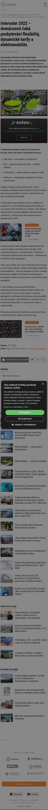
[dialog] (24, 405)
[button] (24, 407)
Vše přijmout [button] (25, 412)
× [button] (43, 384)
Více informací (31, 403)
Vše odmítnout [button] (25, 419)
